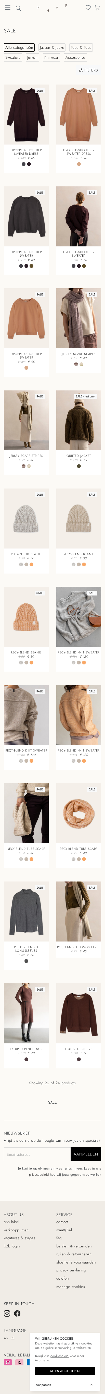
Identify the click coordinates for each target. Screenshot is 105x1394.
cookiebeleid (59, 1356)
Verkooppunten (16, 1230)
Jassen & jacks (52, 47)
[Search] (88, 8)
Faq (58, 1238)
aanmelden (86, 1154)
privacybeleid (39, 1174)
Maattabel (64, 1230)
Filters (90, 70)
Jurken (32, 57)
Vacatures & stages (19, 1238)
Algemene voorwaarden (76, 1262)
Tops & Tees (81, 47)
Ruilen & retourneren (73, 1254)
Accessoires (75, 57)
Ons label (11, 1222)
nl (13, 1338)
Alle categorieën (19, 47)
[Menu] (7, 9)
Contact (62, 1222)
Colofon (62, 1278)
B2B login (12, 1246)
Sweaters (12, 57)
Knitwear (51, 57)
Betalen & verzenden (74, 1246)
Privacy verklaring (71, 1270)
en (6, 1338)
